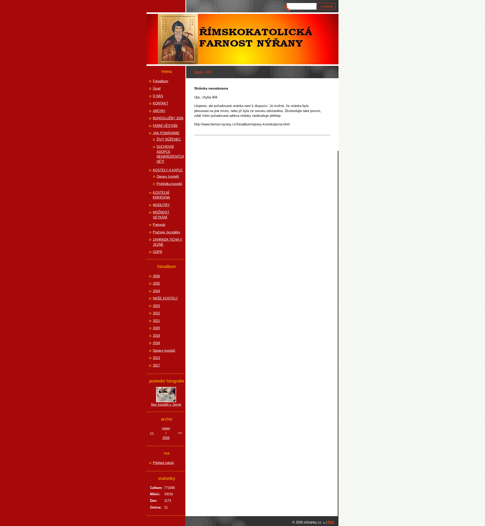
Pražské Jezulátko (166, 232)
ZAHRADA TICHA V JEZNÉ (167, 242)
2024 (156, 291)
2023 (156, 306)
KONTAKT (160, 103)
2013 (156, 358)
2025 (156, 283)
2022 (156, 313)
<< (152, 433)
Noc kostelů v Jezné (166, 404)
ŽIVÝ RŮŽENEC (169, 139)
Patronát (159, 225)
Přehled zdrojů (163, 463)
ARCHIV (159, 111)
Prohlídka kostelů (169, 184)
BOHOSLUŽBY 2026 (168, 118)
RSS (331, 522)
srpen (166, 428)
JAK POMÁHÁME (166, 133)
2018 (156, 343)
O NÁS (158, 96)
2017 (156, 365)
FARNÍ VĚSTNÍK (165, 126)
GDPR (157, 252)
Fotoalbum (160, 81)
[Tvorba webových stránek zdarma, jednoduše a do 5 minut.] (324, 523)
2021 (156, 321)
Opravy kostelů (168, 176)
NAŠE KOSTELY (165, 298)
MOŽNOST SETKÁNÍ (161, 214)
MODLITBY (161, 205)
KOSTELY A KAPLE (168, 170)
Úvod (198, 72)
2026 (156, 276)
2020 (156, 328)
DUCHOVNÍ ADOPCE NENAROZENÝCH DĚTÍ (170, 154)
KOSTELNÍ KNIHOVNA (161, 195)
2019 (156, 336)
